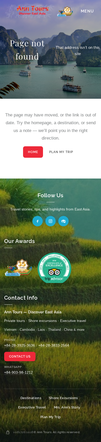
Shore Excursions (63, 398)
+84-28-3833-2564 (53, 345)
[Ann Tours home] (39, 11)
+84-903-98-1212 (18, 372)
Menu (87, 11)
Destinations (30, 398)
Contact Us (20, 356)
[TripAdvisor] (63, 221)
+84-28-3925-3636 (19, 345)
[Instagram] (50, 221)
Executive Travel (32, 407)
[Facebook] (37, 221)
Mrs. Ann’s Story (67, 407)
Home (33, 152)
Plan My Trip (61, 152)
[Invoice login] (7, 432)
